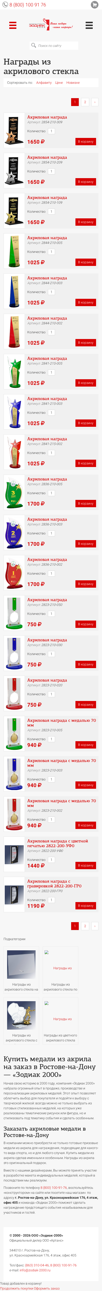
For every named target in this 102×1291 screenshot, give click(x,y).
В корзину (85, 141)
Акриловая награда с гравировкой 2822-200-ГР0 (54, 884)
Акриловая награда (47, 117)
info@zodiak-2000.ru (35, 1270)
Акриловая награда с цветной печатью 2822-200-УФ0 (57, 843)
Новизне (73, 82)
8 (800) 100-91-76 (63, 1265)
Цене (59, 82)
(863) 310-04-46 (37, 1265)
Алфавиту (44, 82)
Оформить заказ (47, 1288)
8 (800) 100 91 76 (27, 5)
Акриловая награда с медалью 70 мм (61, 723)
